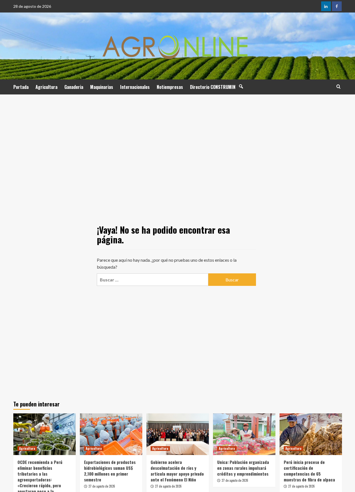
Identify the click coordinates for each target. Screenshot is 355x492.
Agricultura (46, 87)
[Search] (338, 86)
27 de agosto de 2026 (101, 486)
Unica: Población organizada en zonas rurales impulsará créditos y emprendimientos (243, 468)
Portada (21, 87)
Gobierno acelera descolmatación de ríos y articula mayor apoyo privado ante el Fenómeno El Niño (177, 471)
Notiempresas (170, 87)
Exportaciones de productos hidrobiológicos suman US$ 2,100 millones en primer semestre (110, 471)
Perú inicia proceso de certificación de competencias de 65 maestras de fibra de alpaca (309, 471)
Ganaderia (73, 87)
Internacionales (135, 87)
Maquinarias (101, 87)
